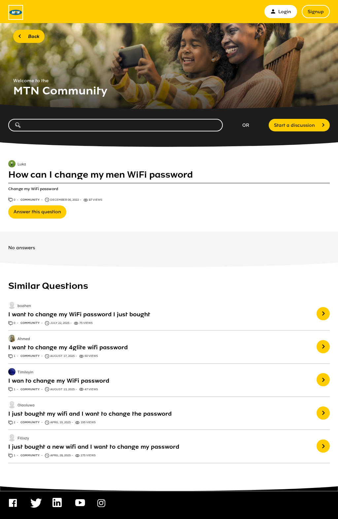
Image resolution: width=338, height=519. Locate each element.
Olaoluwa (26, 405)
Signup (316, 12)
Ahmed (23, 339)
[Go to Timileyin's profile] (12, 372)
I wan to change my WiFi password (58, 381)
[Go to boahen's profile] (12, 306)
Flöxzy (23, 438)
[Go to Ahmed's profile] (12, 339)
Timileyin (25, 372)
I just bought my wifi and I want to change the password (90, 414)
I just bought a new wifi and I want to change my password (93, 447)
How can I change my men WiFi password (100, 175)
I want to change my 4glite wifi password (68, 347)
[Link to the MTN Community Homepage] (15, 12)
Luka (21, 164)
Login (284, 12)
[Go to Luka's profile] (12, 164)
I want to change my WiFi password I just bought (79, 314)
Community (30, 200)
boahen (24, 306)
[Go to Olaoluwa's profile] (12, 405)
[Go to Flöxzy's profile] (12, 438)
